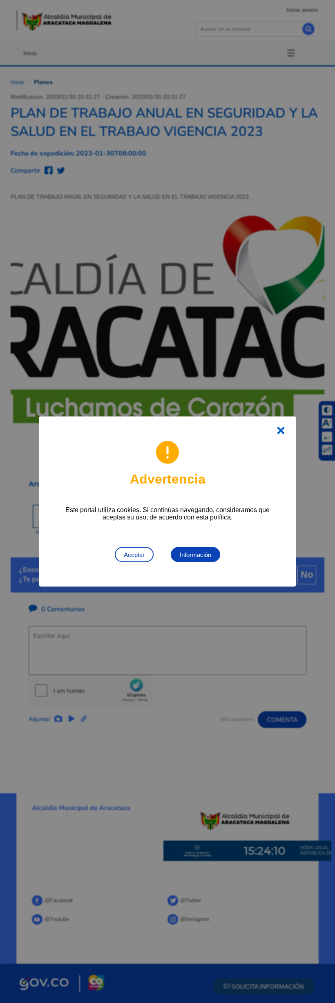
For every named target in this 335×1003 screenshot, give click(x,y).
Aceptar (134, 554)
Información (195, 554)
